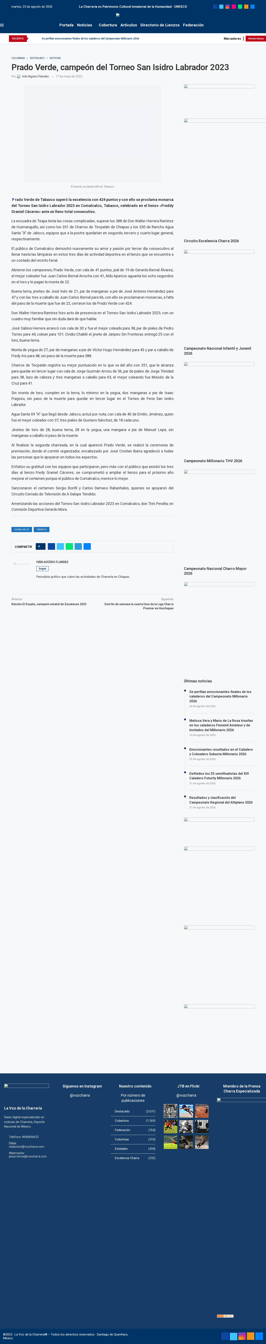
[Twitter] (221, 7)
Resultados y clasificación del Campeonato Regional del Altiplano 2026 (220, 800)
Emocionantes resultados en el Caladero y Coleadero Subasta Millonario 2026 (221, 752)
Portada (66, 25)
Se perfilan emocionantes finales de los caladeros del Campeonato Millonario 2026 (90, 38)
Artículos (129, 25)
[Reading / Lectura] (186, 1126)
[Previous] (32, 38)
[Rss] (246, 7)
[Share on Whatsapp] (69, 546)
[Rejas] (202, 1126)
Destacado (135, 1111)
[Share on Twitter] (60, 546)
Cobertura (108, 25)
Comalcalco (21, 529)
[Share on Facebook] (51, 546)
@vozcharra (80, 1095)
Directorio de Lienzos (160, 25)
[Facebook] (215, 7)
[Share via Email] (87, 546)
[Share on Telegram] (78, 546)
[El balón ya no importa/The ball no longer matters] (170, 1126)
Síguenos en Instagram (82, 1086)
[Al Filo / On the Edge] (186, 1142)
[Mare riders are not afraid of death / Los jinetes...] (186, 1111)
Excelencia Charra (135, 1158)
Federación (193, 25)
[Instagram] (227, 7)
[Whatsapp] (240, 7)
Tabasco (41, 529)
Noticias (84, 25)
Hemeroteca (256, 38)
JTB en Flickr (188, 1086)
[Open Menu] (2, 25)
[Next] (38, 38)
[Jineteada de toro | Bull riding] (202, 1142)
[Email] (252, 7)
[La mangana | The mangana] (202, 1111)
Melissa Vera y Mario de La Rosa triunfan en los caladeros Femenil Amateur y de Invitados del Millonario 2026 (221, 725)
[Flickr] (234, 7)
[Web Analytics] (225, 1316)
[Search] (264, 25)
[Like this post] (42, 546)
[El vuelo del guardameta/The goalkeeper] (170, 1142)
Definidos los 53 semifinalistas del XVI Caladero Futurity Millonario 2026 (219, 776)
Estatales (135, 1149)
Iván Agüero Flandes (52, 562)
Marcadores (232, 38)
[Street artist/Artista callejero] (170, 1111)
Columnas (135, 1139)
